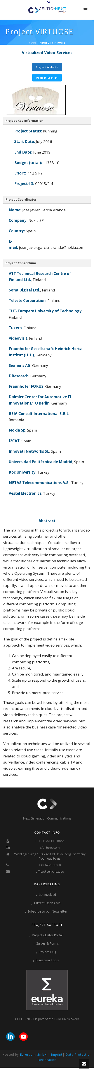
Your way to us (49, 858)
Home (33, 42)
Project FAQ (47, 952)
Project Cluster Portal (47, 935)
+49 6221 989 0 (50, 865)
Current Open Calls (47, 903)
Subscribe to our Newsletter (47, 911)
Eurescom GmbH (33, 1054)
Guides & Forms (47, 943)
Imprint (57, 1054)
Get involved (47, 894)
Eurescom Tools (47, 960)
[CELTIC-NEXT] (47, 10)
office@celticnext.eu (50, 872)
